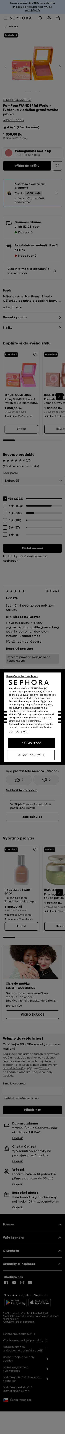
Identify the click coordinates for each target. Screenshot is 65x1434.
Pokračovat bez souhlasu (22, 676)
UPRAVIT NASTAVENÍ (31, 754)
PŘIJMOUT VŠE (31, 743)
